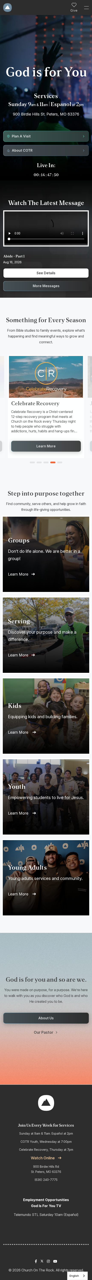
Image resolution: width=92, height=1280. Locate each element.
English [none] (74, 1275)
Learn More (18, 574)
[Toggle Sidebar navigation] (84, 7)
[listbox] (77, 1276)
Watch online (43, 1158)
